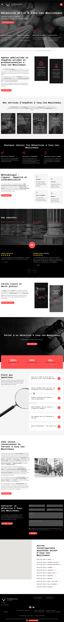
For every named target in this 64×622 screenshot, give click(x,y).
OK (27, 620)
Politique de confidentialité (39, 615)
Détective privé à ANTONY (44, 559)
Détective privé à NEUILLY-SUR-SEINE (47, 581)
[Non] (62, 619)
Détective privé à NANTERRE (44, 578)
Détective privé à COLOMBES (44, 567)
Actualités (3, 602)
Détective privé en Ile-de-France (30, 50)
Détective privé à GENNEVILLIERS (46, 572)
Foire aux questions (5, 604)
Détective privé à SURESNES (44, 586)
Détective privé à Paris (5, 50)
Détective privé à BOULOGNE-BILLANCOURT (48, 564)
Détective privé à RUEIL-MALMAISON (47, 584)
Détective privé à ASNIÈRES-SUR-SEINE (47, 562)
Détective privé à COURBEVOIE (45, 570)
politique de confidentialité (54, 529)
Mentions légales (30, 615)
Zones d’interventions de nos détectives (17, 50)
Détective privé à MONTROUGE (45, 575)
